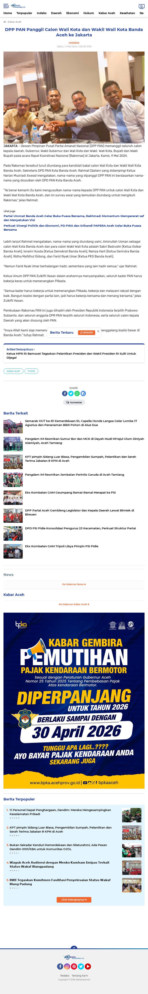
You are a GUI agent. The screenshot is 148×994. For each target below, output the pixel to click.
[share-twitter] (71, 393)
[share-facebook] (64, 393)
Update (87, 332)
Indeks (41, 13)
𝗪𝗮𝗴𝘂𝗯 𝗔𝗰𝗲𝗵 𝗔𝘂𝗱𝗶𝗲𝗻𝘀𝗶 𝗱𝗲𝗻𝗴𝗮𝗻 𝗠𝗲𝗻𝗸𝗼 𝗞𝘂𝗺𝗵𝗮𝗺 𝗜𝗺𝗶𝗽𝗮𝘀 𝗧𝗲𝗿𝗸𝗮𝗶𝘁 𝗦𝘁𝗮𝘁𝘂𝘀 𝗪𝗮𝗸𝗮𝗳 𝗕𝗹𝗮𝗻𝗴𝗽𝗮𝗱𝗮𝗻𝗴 (59, 864)
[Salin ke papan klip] (83, 393)
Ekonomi (72, 13)
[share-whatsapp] (77, 393)
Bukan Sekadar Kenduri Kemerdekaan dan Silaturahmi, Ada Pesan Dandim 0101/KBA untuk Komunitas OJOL (58, 847)
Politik (31, 371)
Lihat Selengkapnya (73, 899)
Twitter (82, 971)
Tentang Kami (80, 975)
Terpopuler (24, 13)
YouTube (90, 971)
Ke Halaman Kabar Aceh (73, 604)
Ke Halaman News (73, 584)
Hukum (88, 13)
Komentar (76, 402)
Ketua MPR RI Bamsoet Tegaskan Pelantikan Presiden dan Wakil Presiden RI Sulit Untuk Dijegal (71, 355)
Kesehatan (127, 13)
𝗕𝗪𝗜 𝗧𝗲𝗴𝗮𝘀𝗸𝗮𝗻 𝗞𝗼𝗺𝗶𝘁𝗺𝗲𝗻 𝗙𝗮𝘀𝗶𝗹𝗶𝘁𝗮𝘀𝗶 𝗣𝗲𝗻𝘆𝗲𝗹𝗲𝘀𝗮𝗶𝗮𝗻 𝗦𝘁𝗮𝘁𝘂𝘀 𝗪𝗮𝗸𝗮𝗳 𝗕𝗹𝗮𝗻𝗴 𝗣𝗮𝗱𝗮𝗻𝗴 (60, 882)
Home (7, 13)
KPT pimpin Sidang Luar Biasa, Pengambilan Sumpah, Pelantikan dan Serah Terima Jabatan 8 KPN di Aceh (61, 829)
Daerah (56, 13)
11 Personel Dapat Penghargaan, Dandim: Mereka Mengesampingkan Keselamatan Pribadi (60, 812)
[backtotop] (74, 949)
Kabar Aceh (107, 13)
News (8, 575)
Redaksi (64, 975)
